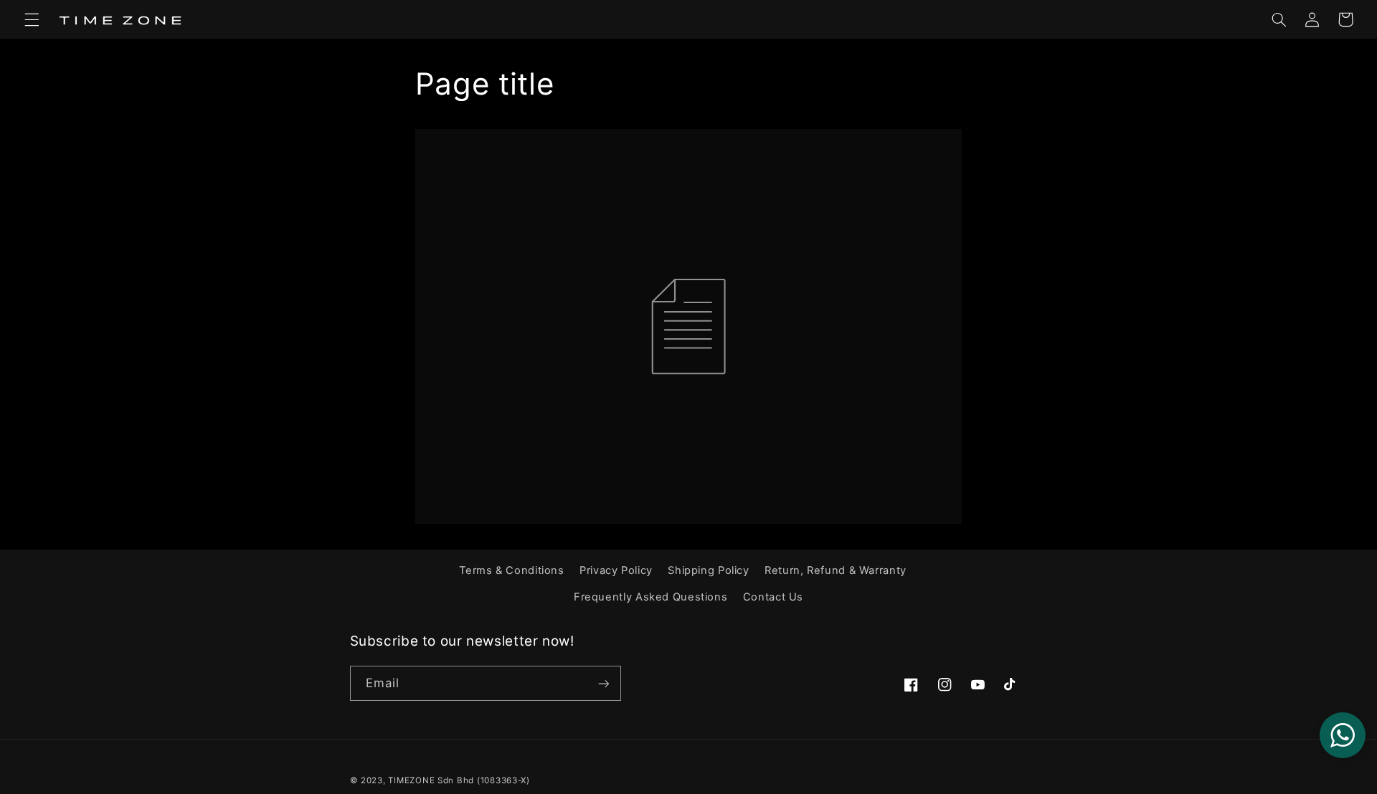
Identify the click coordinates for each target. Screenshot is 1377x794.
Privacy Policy (616, 570)
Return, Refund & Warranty (836, 570)
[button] (31, 19)
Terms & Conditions (511, 570)
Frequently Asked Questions (650, 596)
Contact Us (773, 596)
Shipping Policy (708, 570)
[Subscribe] (603, 683)
